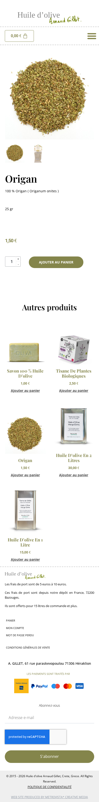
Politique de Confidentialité (50, 787)
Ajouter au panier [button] (25, 390)
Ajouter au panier (56, 262)
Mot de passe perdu (20, 635)
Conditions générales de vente (28, 647)
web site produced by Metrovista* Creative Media (49, 797)
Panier (10, 620)
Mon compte (15, 628)
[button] (92, 36)
